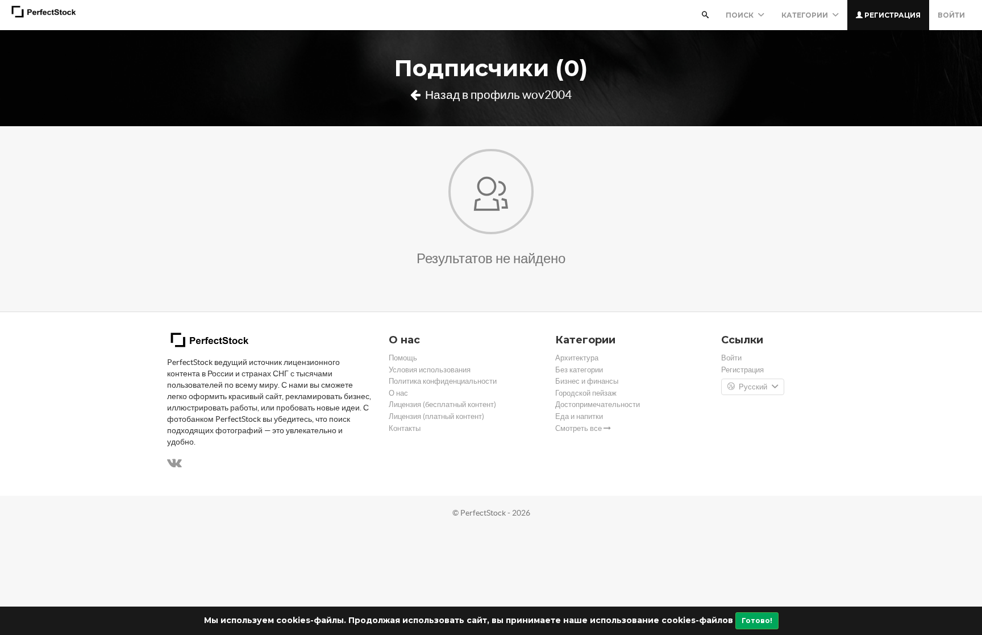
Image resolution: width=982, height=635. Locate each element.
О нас (398, 393)
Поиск (740, 15)
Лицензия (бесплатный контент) (442, 404)
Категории (805, 15)
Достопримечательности (597, 404)
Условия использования (430, 370)
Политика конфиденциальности (443, 381)
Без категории (579, 370)
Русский (753, 387)
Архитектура (576, 358)
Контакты (405, 428)
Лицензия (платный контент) (436, 416)
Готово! (757, 620)
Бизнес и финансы (586, 381)
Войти (951, 15)
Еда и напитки (579, 416)
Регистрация (892, 15)
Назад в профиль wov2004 (497, 94)
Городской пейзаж (586, 393)
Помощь (403, 358)
